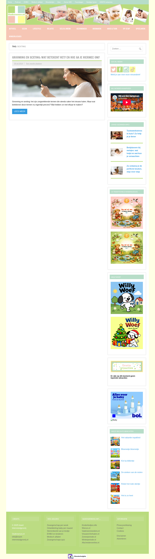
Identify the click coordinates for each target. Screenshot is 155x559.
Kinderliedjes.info (89, 525)
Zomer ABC (68, 2)
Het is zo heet (127, 496)
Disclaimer (121, 536)
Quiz (59, 2)
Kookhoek (97, 28)
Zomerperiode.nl (89, 537)
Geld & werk (65, 28)
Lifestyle (37, 28)
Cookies (120, 531)
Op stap (126, 28)
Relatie (50, 28)
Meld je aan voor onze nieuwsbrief (125, 75)
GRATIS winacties (106, 2)
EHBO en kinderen (55, 534)
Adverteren (121, 539)
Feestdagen (79, 2)
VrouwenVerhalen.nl (90, 534)
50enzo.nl (86, 528)
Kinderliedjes (15, 36)
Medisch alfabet (37, 2)
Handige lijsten (91, 2)
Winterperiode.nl (89, 540)
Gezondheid (82, 28)
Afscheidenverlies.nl (90, 543)
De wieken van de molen (132, 472)
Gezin (24, 28)
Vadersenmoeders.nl (91, 531)
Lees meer (19, 111)
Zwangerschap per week (57, 525)
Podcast (18, 2)
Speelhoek (140, 28)
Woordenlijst (50, 2)
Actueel (12, 28)
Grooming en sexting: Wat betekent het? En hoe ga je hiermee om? (56, 57)
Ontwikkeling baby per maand (60, 528)
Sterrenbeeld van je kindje (58, 531)
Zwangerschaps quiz (56, 540)
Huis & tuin (112, 28)
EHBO (26, 2)
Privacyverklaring (124, 525)
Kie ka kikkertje (127, 461)
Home (10, 2)
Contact (120, 528)
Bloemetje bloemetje (130, 449)
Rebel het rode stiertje (130, 484)
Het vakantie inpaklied (130, 438)
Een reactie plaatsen (34, 63)
